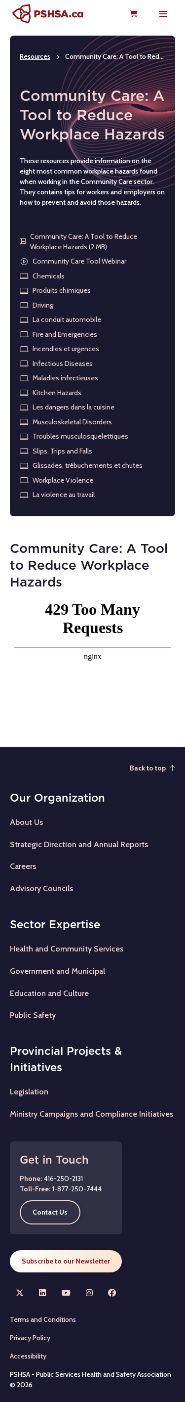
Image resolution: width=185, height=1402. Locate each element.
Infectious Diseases (63, 363)
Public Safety (33, 1015)
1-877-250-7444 (77, 1188)
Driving (43, 305)
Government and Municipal (57, 971)
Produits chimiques (62, 290)
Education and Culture (49, 993)
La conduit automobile (67, 319)
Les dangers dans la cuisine (73, 407)
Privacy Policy (30, 1337)
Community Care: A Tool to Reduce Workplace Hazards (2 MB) (83, 241)
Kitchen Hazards (57, 392)
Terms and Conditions (43, 1319)
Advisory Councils (41, 888)
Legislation (29, 1091)
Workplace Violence (63, 480)
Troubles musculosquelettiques (80, 436)
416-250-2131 (63, 1178)
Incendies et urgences (66, 348)
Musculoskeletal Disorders (72, 421)
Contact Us (50, 1212)
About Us (26, 822)
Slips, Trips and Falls (62, 451)
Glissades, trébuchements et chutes (88, 465)
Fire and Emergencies (65, 334)
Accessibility (28, 1356)
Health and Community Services (66, 948)
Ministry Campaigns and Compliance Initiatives (91, 1114)
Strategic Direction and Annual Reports (79, 844)
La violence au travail (64, 494)
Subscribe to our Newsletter (66, 1261)
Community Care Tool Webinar (79, 261)
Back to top (148, 768)
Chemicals (49, 275)
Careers (23, 866)
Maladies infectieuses (65, 377)
